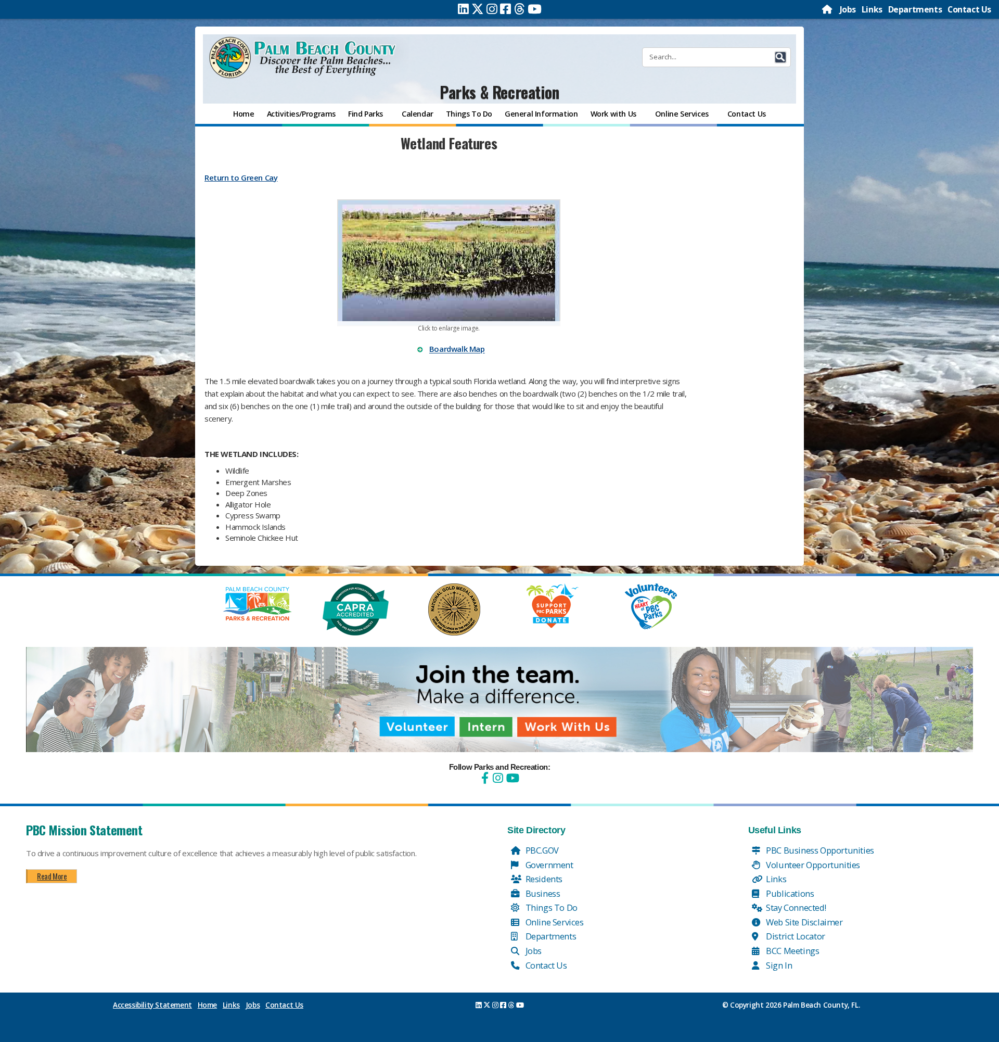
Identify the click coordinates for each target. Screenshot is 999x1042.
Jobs (848, 9)
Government (548, 865)
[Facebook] (505, 9)
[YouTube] (511, 778)
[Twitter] (477, 9)
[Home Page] (828, 9)
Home (207, 1005)
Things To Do (550, 907)
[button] (780, 57)
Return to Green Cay (240, 177)
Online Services (553, 922)
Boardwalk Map (457, 349)
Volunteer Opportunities (812, 865)
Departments (915, 9)
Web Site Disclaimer (803, 922)
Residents (542, 879)
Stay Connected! (795, 907)
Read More (52, 876)
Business (541, 893)
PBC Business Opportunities (819, 850)
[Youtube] (535, 9)
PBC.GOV (541, 850)
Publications (789, 893)
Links (872, 9)
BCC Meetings (791, 951)
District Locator (794, 936)
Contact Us (969, 9)
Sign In (778, 965)
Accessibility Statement (152, 1005)
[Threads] (519, 9)
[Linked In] (463, 9)
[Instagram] (491, 9)
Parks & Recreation (499, 92)
